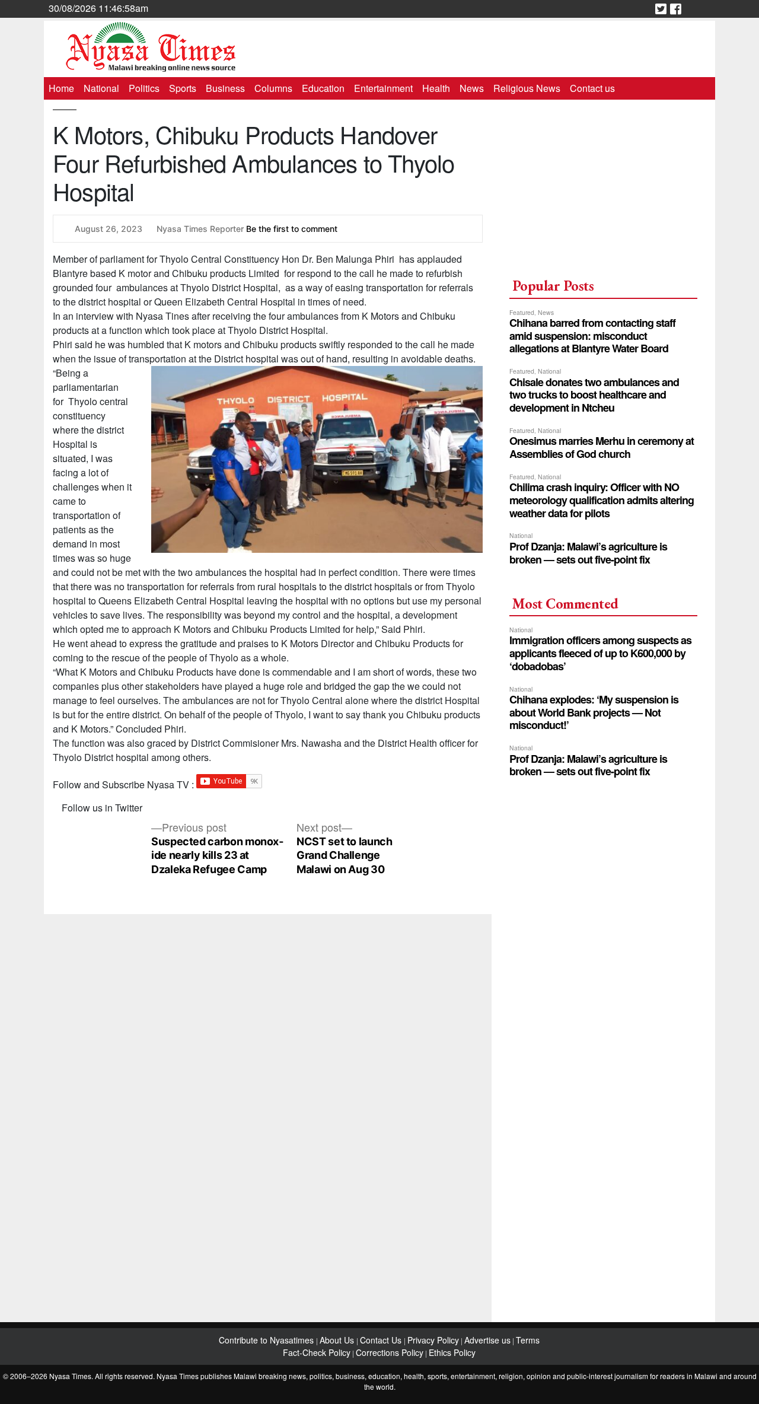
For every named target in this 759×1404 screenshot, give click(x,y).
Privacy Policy (433, 1340)
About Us (338, 1340)
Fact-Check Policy (316, 1352)
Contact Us (382, 1340)
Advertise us (487, 1340)
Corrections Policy (389, 1352)
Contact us (592, 88)
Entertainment (383, 88)
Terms (528, 1340)
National (101, 88)
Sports (182, 88)
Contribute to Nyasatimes (267, 1340)
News (472, 88)
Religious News (526, 88)
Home (61, 88)
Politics (144, 88)
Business (225, 88)
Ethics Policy (452, 1352)
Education (323, 88)
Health (436, 88)
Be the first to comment (291, 229)
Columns (273, 88)
